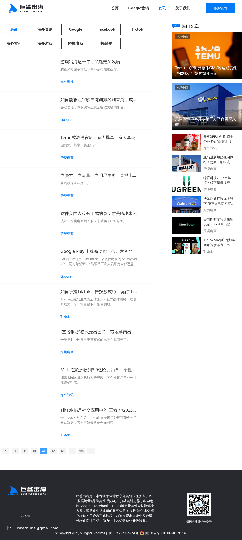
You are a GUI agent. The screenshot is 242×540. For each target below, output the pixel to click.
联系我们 (220, 8)
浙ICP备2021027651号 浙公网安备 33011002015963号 (147, 533)
